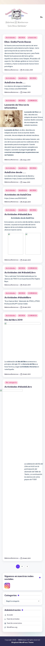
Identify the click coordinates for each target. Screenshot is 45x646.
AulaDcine (23, 78)
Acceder (10, 615)
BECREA (22, 37)
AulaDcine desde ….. (15, 172)
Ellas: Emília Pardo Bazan (17, 42)
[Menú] (41, 17)
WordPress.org (12, 627)
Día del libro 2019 (13, 319)
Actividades (10, 37)
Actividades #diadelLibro (18, 214)
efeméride (32, 37)
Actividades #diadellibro (17, 297)
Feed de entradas (13, 619)
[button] (27, 566)
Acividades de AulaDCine (17, 194)
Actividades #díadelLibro (18, 386)
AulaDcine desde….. (15, 82)
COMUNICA (32, 100)
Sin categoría (11, 382)
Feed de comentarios (14, 623)
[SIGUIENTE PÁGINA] (27, 566)
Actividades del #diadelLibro (20, 272)
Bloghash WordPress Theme (22, 642)
